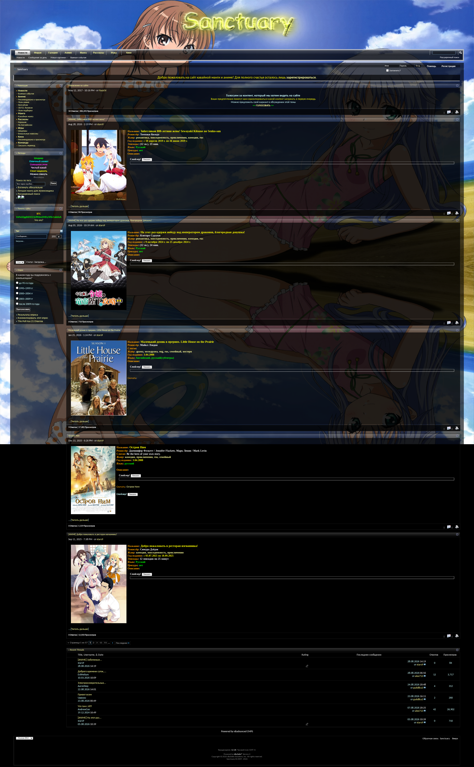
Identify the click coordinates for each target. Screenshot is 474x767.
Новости (22, 52)
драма (139, 351)
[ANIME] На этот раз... (89, 717)
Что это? (38, 220)
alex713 (419, 676)
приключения (178, 137)
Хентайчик (23, 105)
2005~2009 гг (26, 302)
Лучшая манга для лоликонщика (36, 191)
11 (101, 643)
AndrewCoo (84, 709)
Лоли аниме (23, 102)
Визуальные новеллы (28, 134)
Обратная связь (430, 738)
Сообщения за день (37, 57)
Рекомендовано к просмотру (31, 100)
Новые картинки (58, 57)
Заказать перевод (26, 146)
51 (105, 643)
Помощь (431, 66)
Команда (23, 142)
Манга (83, 52)
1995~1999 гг (26, 291)
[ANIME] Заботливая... (90, 660)
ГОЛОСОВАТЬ (263, 105)
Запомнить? (395, 70)
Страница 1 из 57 (79, 643)
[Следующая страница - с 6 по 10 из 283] (112, 643)
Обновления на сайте (78, 86)
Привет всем (85, 694)
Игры (114, 52)
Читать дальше (79, 206)
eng (161, 351)
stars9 (100, 124)
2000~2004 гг (26, 297)
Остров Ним (73, 436)
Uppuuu (82, 697)
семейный (175, 351)
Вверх (455, 738)
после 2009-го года (29, 307)
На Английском (25, 125)
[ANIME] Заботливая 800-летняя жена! (86, 119)
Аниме (68, 52)
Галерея (53, 52)
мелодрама (151, 351)
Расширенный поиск (449, 57)
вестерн (187, 351)
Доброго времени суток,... (92, 671)
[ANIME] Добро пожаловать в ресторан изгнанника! (92, 534)
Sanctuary (445, 738)
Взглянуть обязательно (30, 187)
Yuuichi (102, 90)
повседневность (160, 137)
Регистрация (448, 66)
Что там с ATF (85, 706)
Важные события (78, 57)
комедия (193, 137)
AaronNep (83, 686)
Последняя (121, 643)
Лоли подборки (25, 111)
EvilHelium (83, 674)
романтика (142, 137)
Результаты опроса (28, 318)
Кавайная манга (25, 116)
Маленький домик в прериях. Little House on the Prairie (94, 330)
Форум (37, 52)
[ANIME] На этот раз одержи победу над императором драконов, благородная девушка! (110, 221)
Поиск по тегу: (23, 180)
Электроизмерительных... (92, 683)
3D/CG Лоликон (25, 108)
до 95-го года (26, 286)
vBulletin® (238, 754)
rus (201, 137)
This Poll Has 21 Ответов (30, 324)
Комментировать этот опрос (33, 321)
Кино (128, 52)
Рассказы (98, 52)
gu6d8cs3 (418, 687)
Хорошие (22, 122)
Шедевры (22, 131)
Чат (18, 231)
